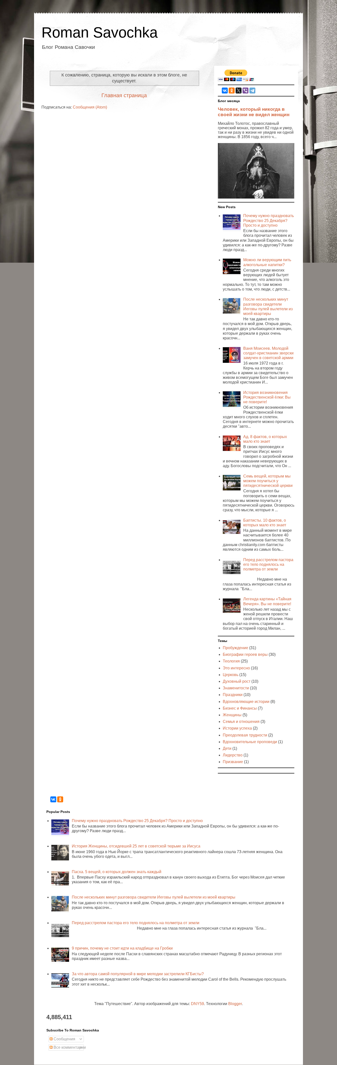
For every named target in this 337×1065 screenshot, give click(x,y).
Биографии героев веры (245, 654)
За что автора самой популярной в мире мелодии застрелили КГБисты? (138, 974)
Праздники (233, 695)
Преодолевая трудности (245, 735)
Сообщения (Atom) (90, 107)
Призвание (233, 762)
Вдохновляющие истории (246, 701)
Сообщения (64, 1039)
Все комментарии (69, 1047)
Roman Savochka (99, 32)
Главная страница (124, 95)
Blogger (235, 1004)
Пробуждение (235, 648)
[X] (239, 90)
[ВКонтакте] (225, 90)
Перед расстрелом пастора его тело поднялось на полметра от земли (268, 564)
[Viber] (245, 90)
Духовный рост (236, 681)
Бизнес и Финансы (240, 708)
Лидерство (233, 755)
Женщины (232, 715)
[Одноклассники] (232, 90)
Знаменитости (236, 688)
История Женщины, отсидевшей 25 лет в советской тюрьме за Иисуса (136, 846)
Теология (231, 661)
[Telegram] (252, 90)
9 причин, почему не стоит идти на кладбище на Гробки (122, 948)
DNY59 (197, 1004)
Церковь (230, 675)
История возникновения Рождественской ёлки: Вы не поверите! (267, 397)
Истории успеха (237, 728)
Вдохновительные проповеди (250, 742)
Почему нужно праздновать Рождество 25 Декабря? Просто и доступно (268, 220)
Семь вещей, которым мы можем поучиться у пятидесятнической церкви (268, 481)
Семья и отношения (241, 721)
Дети (227, 748)
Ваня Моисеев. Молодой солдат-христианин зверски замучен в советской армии (268, 353)
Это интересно (236, 668)
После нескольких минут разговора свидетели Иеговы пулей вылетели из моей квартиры (153, 897)
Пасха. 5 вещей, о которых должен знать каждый (116, 872)
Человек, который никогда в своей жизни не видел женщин (253, 112)
